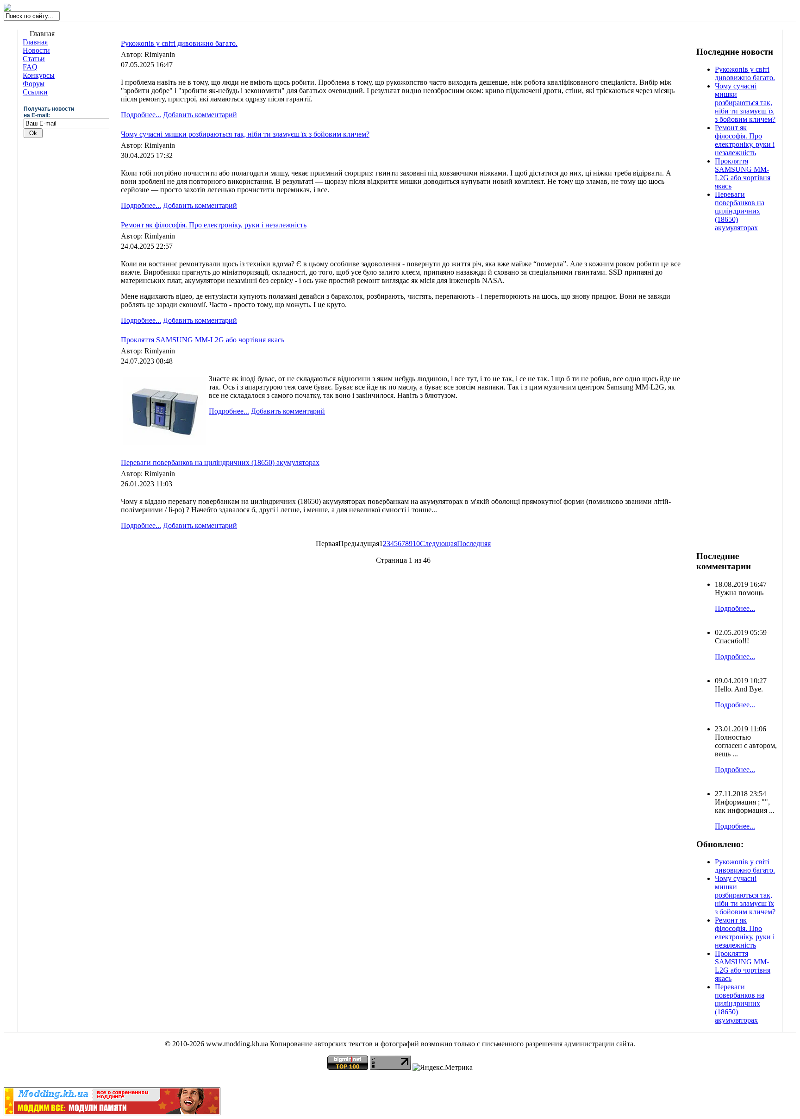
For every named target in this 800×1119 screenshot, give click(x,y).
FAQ (30, 67)
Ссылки (35, 92)
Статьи (34, 59)
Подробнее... (141, 115)
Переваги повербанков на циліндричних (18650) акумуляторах (220, 462)
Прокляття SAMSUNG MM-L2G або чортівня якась (202, 340)
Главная (35, 42)
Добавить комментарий (200, 115)
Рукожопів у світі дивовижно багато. (179, 43)
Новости (36, 50)
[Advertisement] (733, 395)
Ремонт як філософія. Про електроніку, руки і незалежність (213, 225)
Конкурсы (39, 75)
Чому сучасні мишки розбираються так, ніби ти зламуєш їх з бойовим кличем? (245, 134)
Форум (33, 84)
